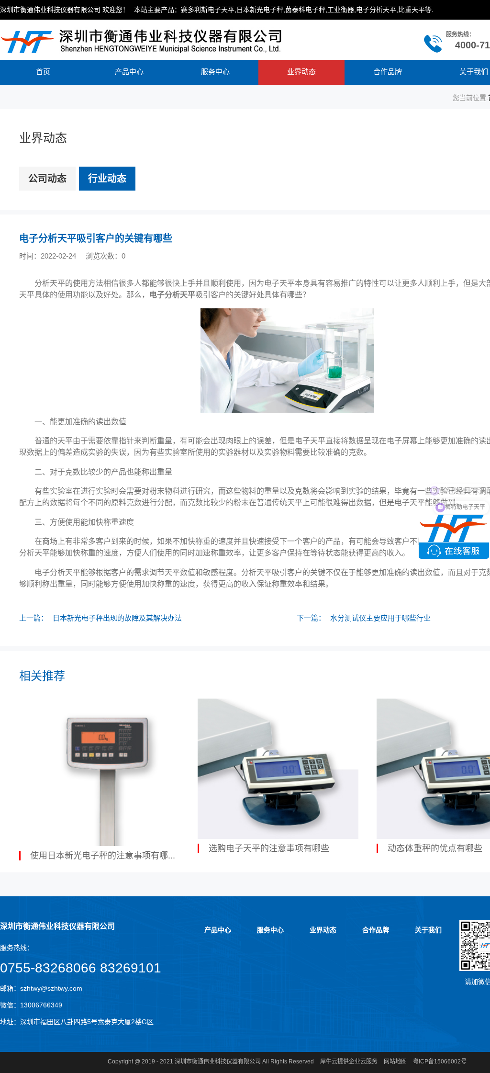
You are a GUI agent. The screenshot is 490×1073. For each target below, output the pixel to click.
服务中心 (215, 72)
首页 (43, 72)
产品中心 (129, 72)
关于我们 (428, 930)
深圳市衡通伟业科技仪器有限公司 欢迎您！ (64, 9)
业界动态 (301, 72)
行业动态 (107, 178)
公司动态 (47, 178)
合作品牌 (387, 72)
